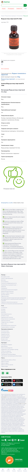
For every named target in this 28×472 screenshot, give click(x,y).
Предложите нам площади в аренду (9, 349)
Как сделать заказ (5, 276)
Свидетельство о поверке (7, 322)
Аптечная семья (5, 331)
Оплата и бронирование (7, 278)
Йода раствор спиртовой (8, 79)
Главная (2, 15)
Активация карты (5, 332)
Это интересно (4, 281)
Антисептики (20, 15)
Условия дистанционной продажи (9, 289)
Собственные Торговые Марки (8, 354)
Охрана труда (4, 366)
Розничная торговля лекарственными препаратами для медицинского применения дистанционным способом (13, 299)
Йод (18, 77)
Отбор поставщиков (6, 351)
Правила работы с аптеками (8, 327)
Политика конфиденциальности (9, 283)
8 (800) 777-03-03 (22, 403)
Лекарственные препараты (10, 15)
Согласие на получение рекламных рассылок (12, 303)
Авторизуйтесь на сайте (7, 202)
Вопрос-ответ (4, 339)
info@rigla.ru (12, 454)
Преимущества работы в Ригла (8, 360)
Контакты (3, 312)
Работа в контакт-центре (7, 364)
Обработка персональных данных (9, 302)
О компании (4, 307)
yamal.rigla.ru (4, 397)
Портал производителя (6, 348)
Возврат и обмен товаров (7, 293)
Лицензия (3, 286)
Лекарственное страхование (8, 319)
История (3, 309)
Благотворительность (6, 314)
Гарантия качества (5, 320)
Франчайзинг (4, 346)
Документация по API (6, 352)
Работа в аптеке (5, 361)
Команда (3, 311)
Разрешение (4, 288)
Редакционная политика (7, 317)
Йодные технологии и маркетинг (13, 74)
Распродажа (11, 8)
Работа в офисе (4, 363)
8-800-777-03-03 (5, 437)
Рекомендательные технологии (8, 325)
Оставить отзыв (5, 315)
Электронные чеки (5, 340)
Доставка (3, 280)
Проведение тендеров (6, 344)
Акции (3, 8)
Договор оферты (5, 294)
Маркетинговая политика (7, 291)
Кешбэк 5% (19, 8)
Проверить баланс (5, 336)
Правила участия (5, 334)
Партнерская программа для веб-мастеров (11, 356)
